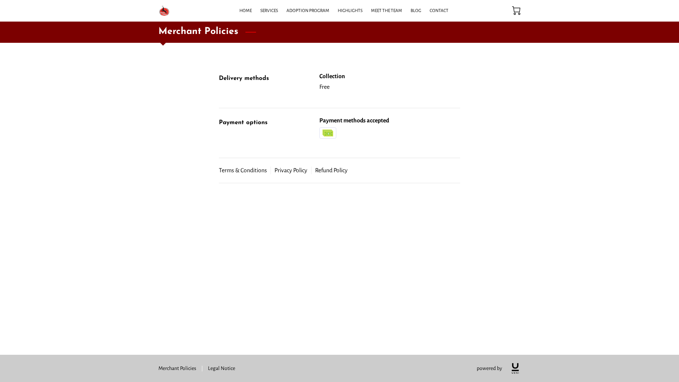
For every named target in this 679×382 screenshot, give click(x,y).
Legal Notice (221, 368)
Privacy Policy (290, 170)
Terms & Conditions (243, 170)
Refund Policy (331, 170)
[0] (516, 10)
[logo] (515, 368)
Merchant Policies (177, 368)
